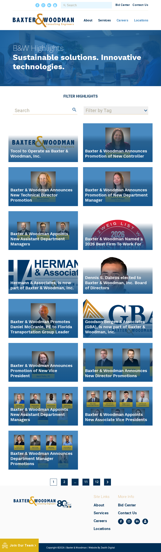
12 (97, 482)
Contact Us (140, 5)
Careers (122, 20)
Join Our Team (22, 545)
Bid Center (122, 5)
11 (86, 482)
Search (64, 5)
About (88, 20)
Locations (141, 20)
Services (104, 20)
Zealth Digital (108, 547)
